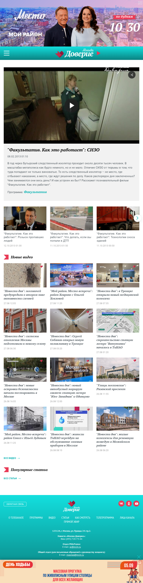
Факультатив (35, 192)
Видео (52, 517)
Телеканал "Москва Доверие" (74, 53)
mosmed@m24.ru (75, 554)
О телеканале (16, 517)
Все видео (10, 458)
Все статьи (10, 478)
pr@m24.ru (75, 546)
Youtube (136, 504)
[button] (137, 218)
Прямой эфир (71, 521)
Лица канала (127, 517)
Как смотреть (82, 517)
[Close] (139, 557)
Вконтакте (121, 504)
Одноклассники (129, 504)
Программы (36, 517)
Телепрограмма (105, 517)
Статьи (65, 517)
